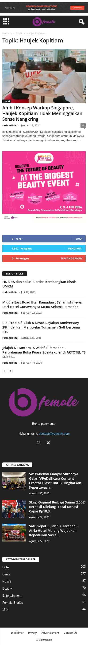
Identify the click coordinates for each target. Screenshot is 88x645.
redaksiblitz (9, 125)
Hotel (7, 101)
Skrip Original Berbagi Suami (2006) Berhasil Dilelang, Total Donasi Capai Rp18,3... (57, 506)
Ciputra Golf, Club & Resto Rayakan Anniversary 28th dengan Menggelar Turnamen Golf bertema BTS (41, 327)
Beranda (7, 33)
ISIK (5, 610)
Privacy (32, 632)
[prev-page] (4, 370)
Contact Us (70, 632)
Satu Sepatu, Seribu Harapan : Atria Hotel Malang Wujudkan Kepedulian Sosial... (53, 530)
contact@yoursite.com (54, 433)
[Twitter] (49, 443)
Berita (6, 574)
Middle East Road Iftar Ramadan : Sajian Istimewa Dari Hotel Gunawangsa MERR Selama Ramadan (42, 304)
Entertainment (11, 595)
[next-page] (10, 370)
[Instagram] (40, 443)
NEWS (6, 581)
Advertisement (50, 632)
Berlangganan (71, 258)
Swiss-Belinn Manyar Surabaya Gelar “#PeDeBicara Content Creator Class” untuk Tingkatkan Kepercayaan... (55, 481)
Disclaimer (17, 632)
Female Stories (12, 602)
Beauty (7, 588)
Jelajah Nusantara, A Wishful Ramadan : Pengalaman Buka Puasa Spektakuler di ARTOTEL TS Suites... (44, 352)
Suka (79, 238)
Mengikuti (75, 248)
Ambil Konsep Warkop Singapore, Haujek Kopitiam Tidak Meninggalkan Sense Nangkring (42, 113)
